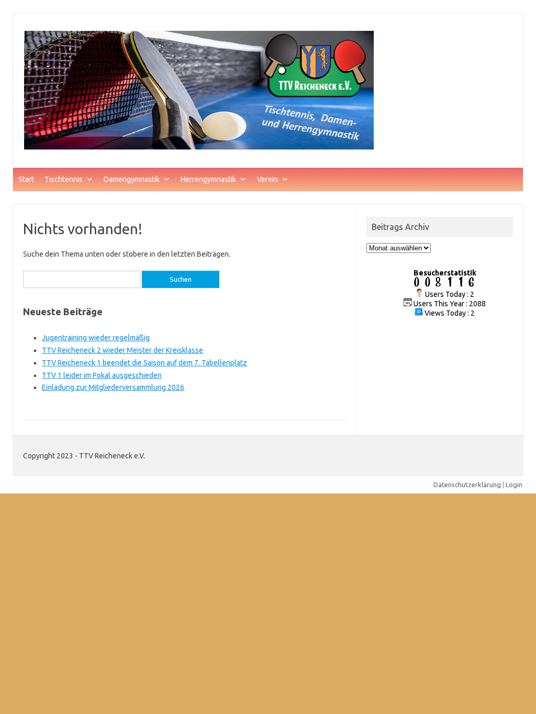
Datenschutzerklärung (467, 484)
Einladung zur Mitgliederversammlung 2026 (113, 387)
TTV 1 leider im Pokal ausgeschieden (102, 375)
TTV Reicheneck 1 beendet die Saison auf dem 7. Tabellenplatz (144, 363)
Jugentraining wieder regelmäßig (96, 337)
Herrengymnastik (208, 179)
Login (514, 484)
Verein (267, 179)
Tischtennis (63, 179)
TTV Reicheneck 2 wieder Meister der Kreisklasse (122, 350)
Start (26, 179)
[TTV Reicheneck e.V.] (199, 150)
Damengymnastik (132, 179)
